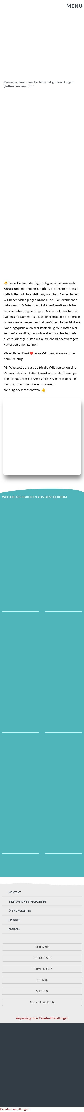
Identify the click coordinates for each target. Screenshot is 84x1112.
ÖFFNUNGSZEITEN (20, 911)
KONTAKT (15, 892)
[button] (71, 6)
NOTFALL (14, 929)
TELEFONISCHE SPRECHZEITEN (27, 902)
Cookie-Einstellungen (14, 1109)
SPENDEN (14, 920)
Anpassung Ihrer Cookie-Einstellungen (42, 1018)
